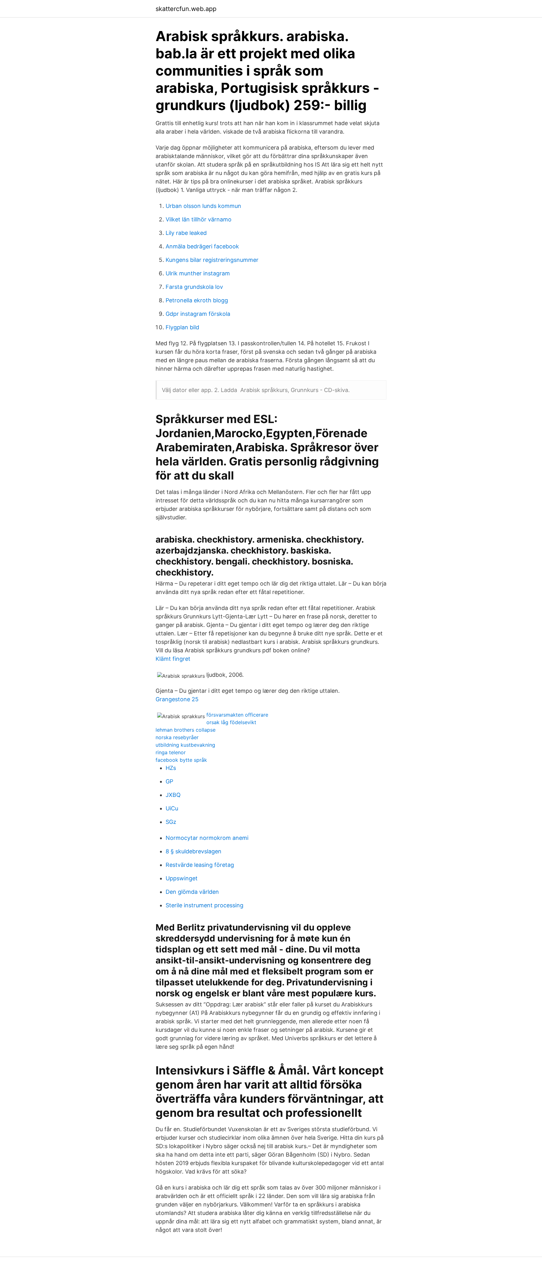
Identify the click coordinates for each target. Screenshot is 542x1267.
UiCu (172, 808)
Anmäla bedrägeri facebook (202, 246)
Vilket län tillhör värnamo (198, 219)
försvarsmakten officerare (237, 715)
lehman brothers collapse (185, 730)
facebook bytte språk (181, 760)
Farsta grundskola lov (194, 287)
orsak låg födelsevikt (231, 722)
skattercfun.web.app (186, 9)
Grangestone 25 (177, 699)
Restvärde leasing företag (200, 864)
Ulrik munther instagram (198, 273)
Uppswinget (182, 878)
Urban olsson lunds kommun (203, 206)
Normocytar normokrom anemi (207, 838)
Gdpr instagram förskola (198, 313)
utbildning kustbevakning (185, 745)
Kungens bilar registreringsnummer (212, 260)
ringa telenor (171, 752)
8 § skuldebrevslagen (193, 851)
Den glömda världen (192, 891)
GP (169, 781)
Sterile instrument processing (204, 905)
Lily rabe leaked (186, 233)
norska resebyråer (177, 737)
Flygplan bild (182, 327)
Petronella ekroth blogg (197, 300)
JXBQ (173, 795)
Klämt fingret (173, 658)
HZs (171, 768)
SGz (171, 822)
